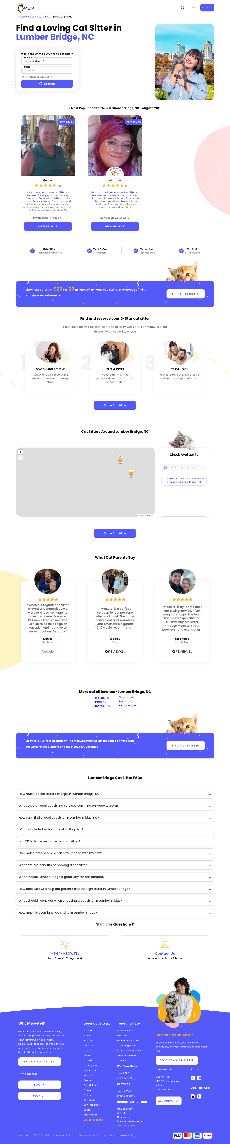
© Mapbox (149, 515)
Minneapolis (91, 1070)
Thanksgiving (124, 1117)
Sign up (207, 7)
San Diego (89, 1100)
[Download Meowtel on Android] (199, 1096)
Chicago (89, 1045)
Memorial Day (125, 1108)
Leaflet (141, 515)
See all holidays (126, 1125)
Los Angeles (90, 1065)
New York (89, 1075)
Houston (88, 1060)
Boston (88, 1040)
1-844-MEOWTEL (64, 955)
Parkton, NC (99, 702)
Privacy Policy (97, 1135)
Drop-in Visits (124, 1091)
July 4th (121, 1112)
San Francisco (92, 1104)
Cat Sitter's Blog (126, 1078)
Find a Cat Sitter (115, 405)
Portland (88, 1095)
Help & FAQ (123, 1073)
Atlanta (88, 1030)
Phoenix (88, 1090)
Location (28, 57)
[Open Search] (182, 7)
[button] (131, 473)
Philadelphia (91, 1085)
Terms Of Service (77, 1135)
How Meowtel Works (128, 1040)
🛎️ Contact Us (168, 1100)
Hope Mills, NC (101, 698)
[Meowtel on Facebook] (193, 1078)
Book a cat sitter (39, 1061)
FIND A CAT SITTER (185, 294)
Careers (121, 1060)
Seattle (88, 1109)
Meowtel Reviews (126, 1055)
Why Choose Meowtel (129, 1050)
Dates (27, 67)
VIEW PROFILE (48, 226)
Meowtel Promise (49, 295)
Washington (91, 1114)
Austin (87, 1035)
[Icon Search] (165, 467)
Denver (87, 1055)
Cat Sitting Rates (126, 1045)
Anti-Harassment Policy (121, 1135)
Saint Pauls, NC (101, 706)
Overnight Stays (126, 1095)
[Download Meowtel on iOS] (193, 1096)
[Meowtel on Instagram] (199, 1078)
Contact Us (165, 955)
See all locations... (94, 1119)
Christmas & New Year (129, 1121)
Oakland (88, 1080)
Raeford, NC (126, 701)
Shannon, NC (126, 697)
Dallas (87, 1050)
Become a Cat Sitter (177, 1060)
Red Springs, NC (128, 705)
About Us (122, 1035)
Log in (192, 7)
